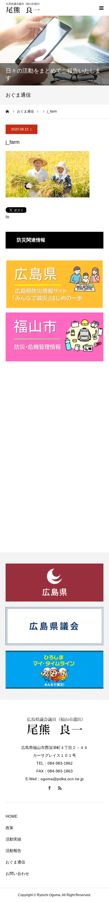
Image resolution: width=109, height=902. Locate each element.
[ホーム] (8, 111)
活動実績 (13, 839)
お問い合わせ (17, 873)
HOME (11, 816)
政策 (9, 827)
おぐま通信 (15, 862)
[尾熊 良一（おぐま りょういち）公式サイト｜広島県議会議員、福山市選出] (39, 7)
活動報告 (13, 850)
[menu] (101, 8)
